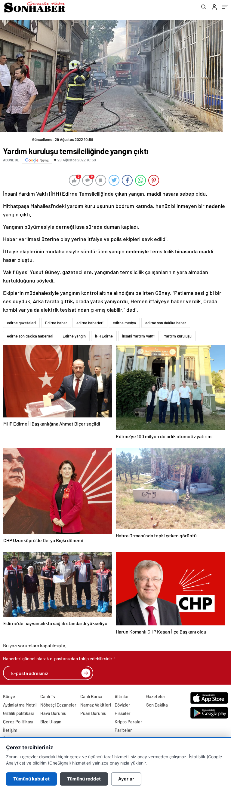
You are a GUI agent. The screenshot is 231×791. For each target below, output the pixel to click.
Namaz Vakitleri (95, 704)
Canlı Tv (47, 696)
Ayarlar (126, 779)
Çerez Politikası (18, 721)
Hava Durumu (53, 713)
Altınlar (122, 696)
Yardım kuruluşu (178, 336)
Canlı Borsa (91, 696)
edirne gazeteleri (21, 322)
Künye (9, 696)
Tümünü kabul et (31, 779)
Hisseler (123, 713)
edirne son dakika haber (165, 322)
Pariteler (123, 730)
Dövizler (122, 704)
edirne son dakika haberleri (30, 336)
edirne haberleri (89, 322)
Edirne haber (56, 322)
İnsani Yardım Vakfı (138, 336)
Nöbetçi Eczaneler (58, 704)
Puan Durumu (93, 713)
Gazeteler (155, 696)
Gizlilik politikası (18, 713)
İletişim (10, 730)
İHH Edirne (104, 336)
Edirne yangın (74, 336)
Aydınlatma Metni (19, 704)
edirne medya (124, 322)
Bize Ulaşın (50, 721)
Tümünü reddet (84, 779)
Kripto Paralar (128, 721)
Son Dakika (157, 704)
